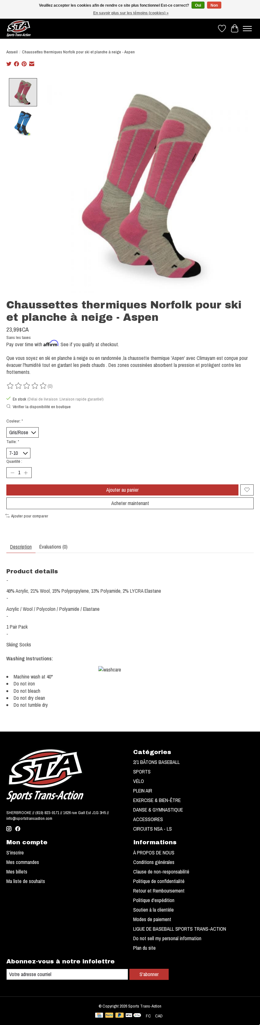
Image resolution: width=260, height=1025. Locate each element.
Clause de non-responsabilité (161, 871)
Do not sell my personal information (167, 938)
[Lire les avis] (27, 386)
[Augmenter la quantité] (26, 473)
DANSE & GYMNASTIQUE (158, 809)
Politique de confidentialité (159, 881)
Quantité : (14, 461)
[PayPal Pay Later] (119, 1016)
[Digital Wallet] (133, 1016)
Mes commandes (22, 862)
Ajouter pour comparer (29, 516)
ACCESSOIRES (148, 819)
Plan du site (144, 947)
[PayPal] (109, 1016)
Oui (198, 5)
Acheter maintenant (130, 503)
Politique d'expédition (153, 900)
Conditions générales (153, 862)
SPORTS (142, 771)
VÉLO (138, 781)
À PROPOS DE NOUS (153, 852)
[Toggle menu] (247, 28)
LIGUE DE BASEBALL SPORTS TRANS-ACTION (179, 928)
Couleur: (14, 421)
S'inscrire (15, 852)
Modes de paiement (152, 919)
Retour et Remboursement (159, 890)
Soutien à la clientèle (153, 909)
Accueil (12, 52)
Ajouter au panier (122, 489)
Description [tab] (21, 546)
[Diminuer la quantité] (12, 473)
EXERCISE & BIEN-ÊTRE (157, 800)
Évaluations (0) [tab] (53, 546)
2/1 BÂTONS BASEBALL (156, 762)
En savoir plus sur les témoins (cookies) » (131, 13)
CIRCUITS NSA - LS (152, 828)
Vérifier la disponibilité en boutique (42, 406)
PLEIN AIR (142, 790)
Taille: (12, 441)
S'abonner (149, 974)
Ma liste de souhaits (25, 881)
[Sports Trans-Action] (18, 28)
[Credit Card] (99, 1016)
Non (214, 5)
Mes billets (16, 871)
